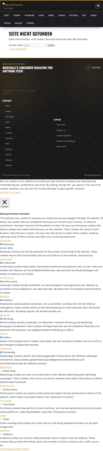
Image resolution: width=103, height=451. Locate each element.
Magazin (18, 23)
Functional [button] (5, 400)
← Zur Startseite (18, 48)
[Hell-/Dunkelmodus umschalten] (97, 6)
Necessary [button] (5, 240)
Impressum (61, 146)
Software (74, 15)
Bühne (51, 15)
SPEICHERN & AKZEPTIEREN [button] (14, 449)
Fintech (7, 23)
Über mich (61, 124)
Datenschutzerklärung (66, 141)
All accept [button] (15, 192)
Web (84, 15)
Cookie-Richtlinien (64, 135)
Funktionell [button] (6, 259)
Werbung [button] (5, 314)
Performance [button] (7, 277)
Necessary (8, 244)
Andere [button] (4, 333)
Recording (29, 15)
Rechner (30, 23)
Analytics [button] (5, 296)
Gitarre (16, 15)
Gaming (93, 15)
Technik (61, 15)
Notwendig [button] (6, 348)
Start (6, 15)
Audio (41, 15)
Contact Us (61, 130)
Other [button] (3, 415)
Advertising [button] (6, 367)
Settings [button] (4, 192)
